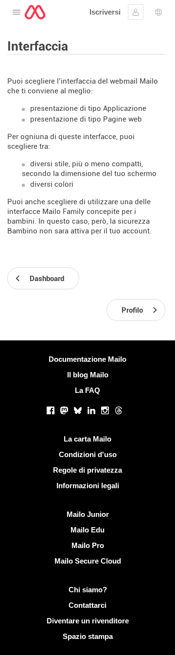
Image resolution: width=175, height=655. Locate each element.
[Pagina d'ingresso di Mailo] (35, 12)
